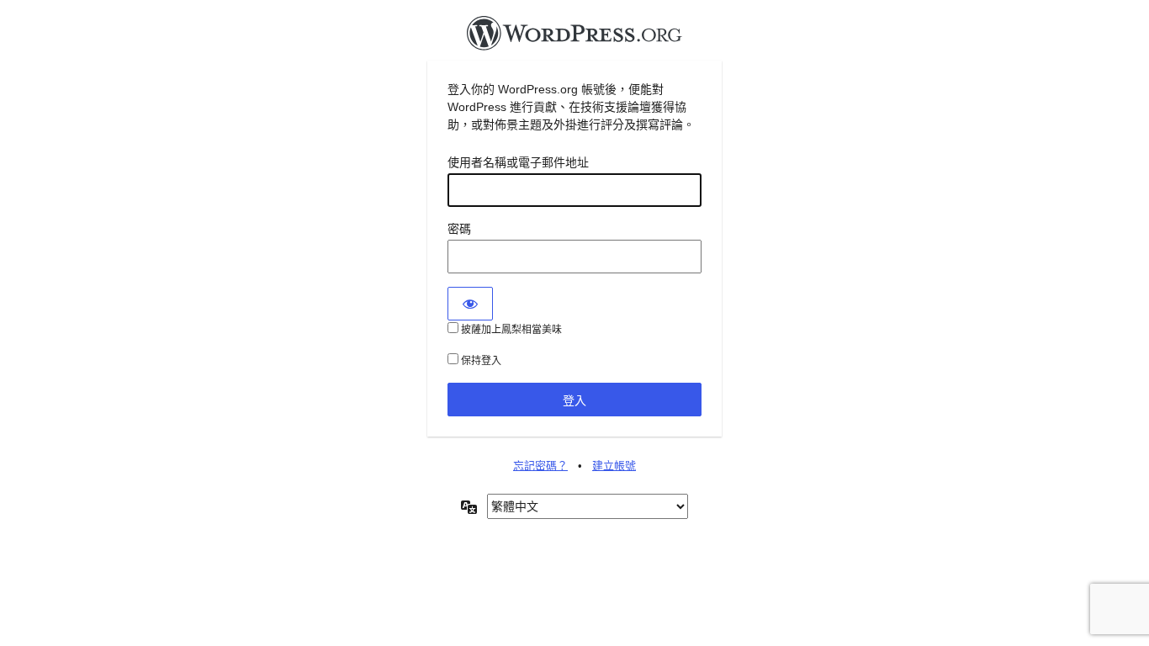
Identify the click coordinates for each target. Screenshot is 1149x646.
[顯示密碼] (470, 303)
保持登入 (479, 361)
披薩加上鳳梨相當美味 (510, 330)
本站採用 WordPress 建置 (574, 38)
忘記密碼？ (540, 465)
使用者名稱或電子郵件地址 (518, 162)
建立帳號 (614, 465)
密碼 (459, 229)
